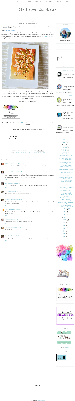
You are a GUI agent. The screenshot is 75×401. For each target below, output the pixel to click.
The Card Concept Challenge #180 (66, 172)
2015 (64, 231)
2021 (64, 222)
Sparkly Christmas (66, 154)
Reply (6, 168)
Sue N (6, 209)
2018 (64, 227)
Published (49, 1)
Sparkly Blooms (66, 188)
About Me (15, 1)
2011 (64, 238)
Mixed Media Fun (67, 110)
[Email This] (37, 151)
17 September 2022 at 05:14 (16, 199)
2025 (64, 141)
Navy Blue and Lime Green (66, 197)
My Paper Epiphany (37, 9)
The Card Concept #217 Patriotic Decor (68, 83)
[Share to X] (40, 151)
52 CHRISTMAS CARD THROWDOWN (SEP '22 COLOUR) (66, 195)
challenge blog (49, 36)
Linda (6, 183)
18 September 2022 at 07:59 (15, 227)
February (65, 219)
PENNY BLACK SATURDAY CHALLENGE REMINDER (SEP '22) (66, 183)
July (65, 211)
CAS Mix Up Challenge (34, 26)
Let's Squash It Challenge (66, 192)
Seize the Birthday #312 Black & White (68, 70)
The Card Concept (66, 199)
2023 (64, 144)
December (65, 147)
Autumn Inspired (66, 175)
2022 (64, 146)
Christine (7, 227)
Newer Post (50, 262)
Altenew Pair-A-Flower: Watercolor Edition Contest (66, 177)
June (65, 213)
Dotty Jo (6, 191)
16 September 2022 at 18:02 (14, 183)
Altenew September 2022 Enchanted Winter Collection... (66, 170)
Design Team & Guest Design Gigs (32, 1)
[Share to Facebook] (41, 151)
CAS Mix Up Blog (24, 122)
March (65, 217)
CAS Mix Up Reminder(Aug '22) (66, 190)
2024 (64, 142)
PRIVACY (59, 1)
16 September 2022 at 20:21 (15, 191)
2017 (64, 228)
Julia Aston (7, 199)
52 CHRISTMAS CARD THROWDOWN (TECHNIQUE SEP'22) (66, 167)
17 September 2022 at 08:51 (14, 209)
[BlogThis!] (39, 151)
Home (6, 1)
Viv (6, 235)
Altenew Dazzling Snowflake (66, 200)
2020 (64, 224)
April (65, 216)
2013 (64, 235)
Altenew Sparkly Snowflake (66, 180)
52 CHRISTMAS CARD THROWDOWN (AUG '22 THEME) (66, 186)
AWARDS (68, 1)
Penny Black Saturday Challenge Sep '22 (66, 203)
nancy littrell (7, 171)
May (65, 214)
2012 (64, 236)
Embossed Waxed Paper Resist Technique (66, 156)
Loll (6, 219)
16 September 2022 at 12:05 (16, 171)
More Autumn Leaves (65, 174)
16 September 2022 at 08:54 (14, 163)
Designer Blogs (41, 400)
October (65, 150)
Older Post (4, 262)
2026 (64, 139)
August (65, 209)
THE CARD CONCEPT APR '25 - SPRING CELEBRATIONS (68, 96)
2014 (64, 233)
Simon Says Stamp (33, 152)
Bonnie (6, 163)
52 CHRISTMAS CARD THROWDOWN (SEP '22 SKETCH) (66, 206)
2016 (64, 230)
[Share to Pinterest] (43, 151)
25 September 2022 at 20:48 (13, 235)
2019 (64, 225)
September (65, 152)
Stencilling (41, 152)
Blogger (67, 347)
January (65, 220)
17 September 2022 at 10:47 (13, 219)
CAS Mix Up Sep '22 (66, 208)
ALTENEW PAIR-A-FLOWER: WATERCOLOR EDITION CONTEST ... (66, 160)
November (65, 149)
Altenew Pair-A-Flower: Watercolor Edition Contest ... (66, 163)
